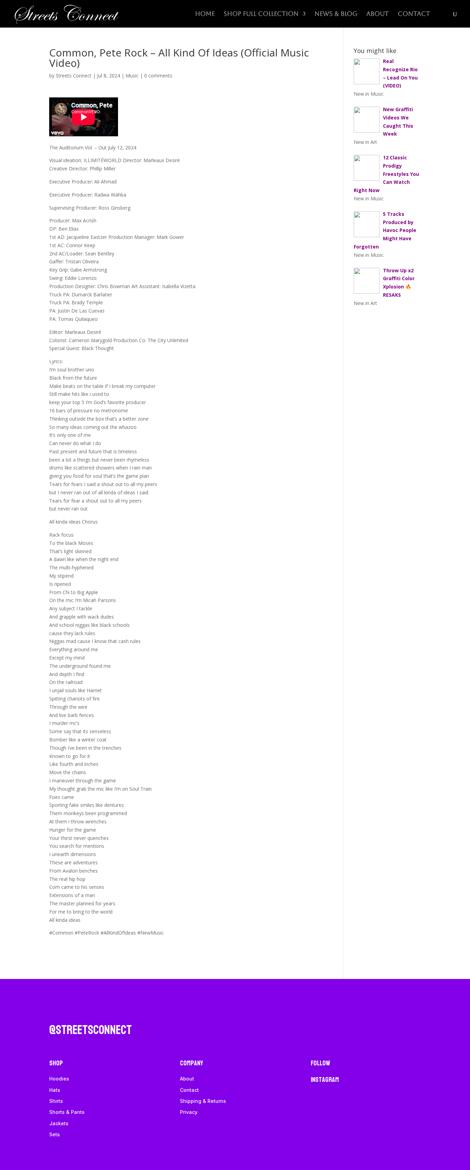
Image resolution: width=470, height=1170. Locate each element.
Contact (414, 14)
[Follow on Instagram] (54, 1012)
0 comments (158, 75)
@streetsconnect (90, 1030)
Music (132, 75)
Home (205, 14)
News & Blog (335, 14)
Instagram (325, 1080)
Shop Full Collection (261, 14)
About (377, 14)
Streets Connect (74, 75)
